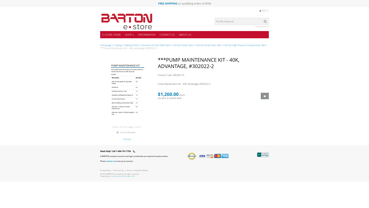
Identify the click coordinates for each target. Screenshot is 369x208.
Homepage (106, 45)
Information (146, 34)
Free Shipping (167, 3)
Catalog (118, 45)
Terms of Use (118, 170)
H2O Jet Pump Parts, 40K (208, 45)
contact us (110, 161)
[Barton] (127, 21)
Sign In (264, 10)
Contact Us (167, 34)
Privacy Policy (105, 170)
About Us (185, 34)
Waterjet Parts (132, 45)
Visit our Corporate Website (137, 170)
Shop (128, 34)
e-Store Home (111, 34)
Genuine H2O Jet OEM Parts (156, 45)
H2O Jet (127, 139)
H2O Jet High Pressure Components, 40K (244, 45)
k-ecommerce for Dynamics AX (122, 176)
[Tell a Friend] (265, 96)
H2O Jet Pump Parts (183, 45)
